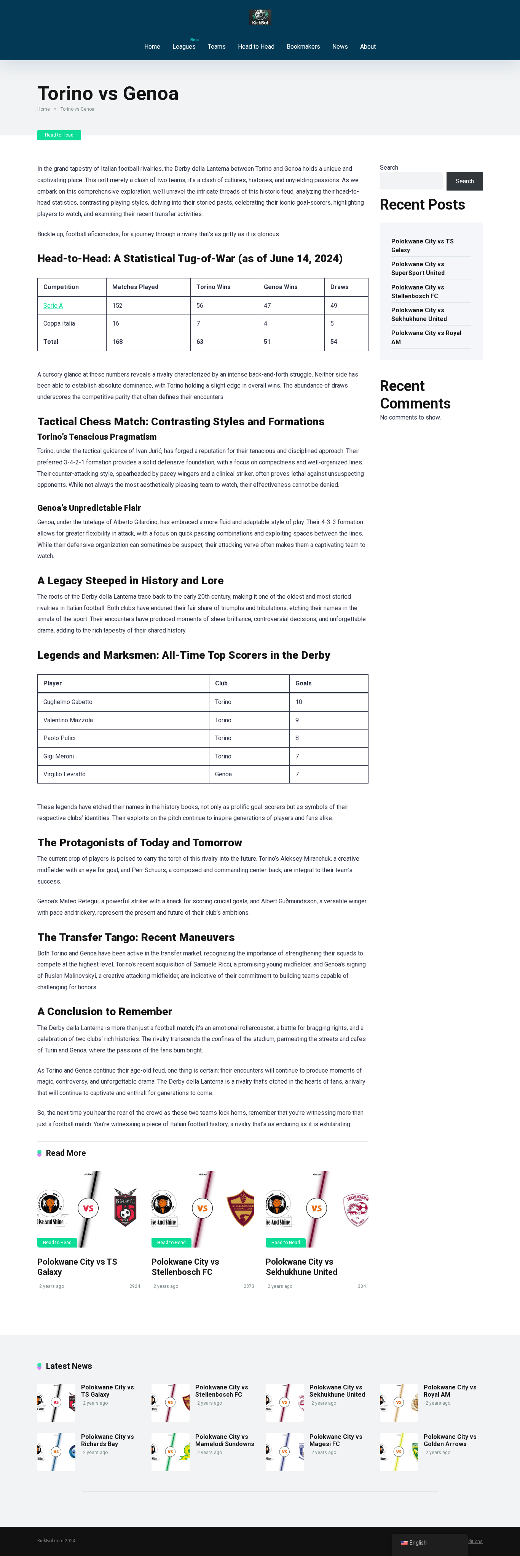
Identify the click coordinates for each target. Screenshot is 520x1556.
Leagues (184, 46)
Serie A (53, 305)
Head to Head (256, 46)
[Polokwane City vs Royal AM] (399, 1419)
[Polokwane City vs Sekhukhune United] (317, 1209)
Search (389, 167)
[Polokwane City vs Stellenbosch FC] (203, 1209)
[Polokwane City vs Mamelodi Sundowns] (171, 1469)
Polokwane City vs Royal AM (426, 337)
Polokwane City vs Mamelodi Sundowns (224, 1440)
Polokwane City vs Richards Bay (107, 1440)
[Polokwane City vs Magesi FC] (285, 1469)
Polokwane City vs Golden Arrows (450, 1440)
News (340, 46)
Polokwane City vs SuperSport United (418, 269)
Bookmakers (303, 46)
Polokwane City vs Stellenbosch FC (185, 1267)
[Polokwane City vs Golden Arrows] (399, 1469)
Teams (217, 46)
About (368, 46)
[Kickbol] (260, 17)
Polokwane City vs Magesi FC (335, 1440)
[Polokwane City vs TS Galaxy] (88, 1209)
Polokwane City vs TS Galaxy (422, 246)
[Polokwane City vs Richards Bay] (56, 1469)
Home (152, 46)
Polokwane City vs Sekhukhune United (301, 1267)
